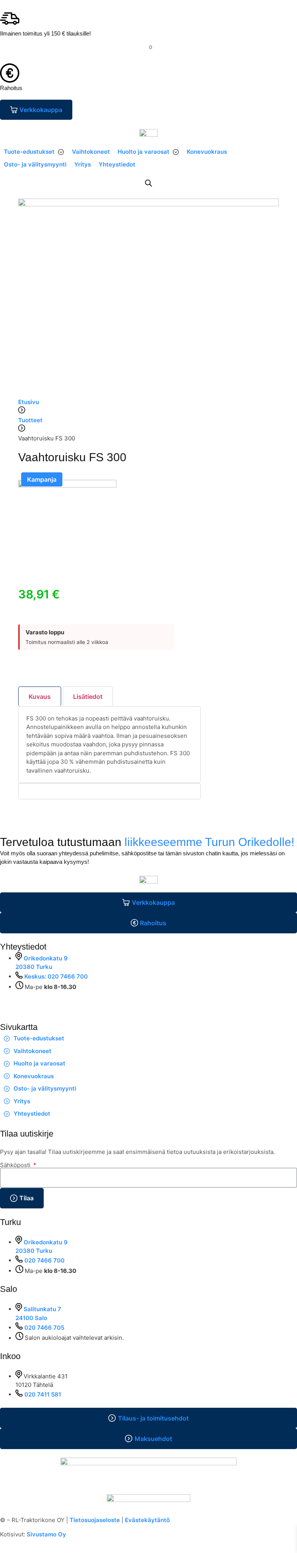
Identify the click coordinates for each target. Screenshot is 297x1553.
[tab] (39, 696)
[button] (34, 152)
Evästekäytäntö (147, 1520)
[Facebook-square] (9, 1001)
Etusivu (28, 402)
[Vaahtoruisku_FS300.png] (67, 485)
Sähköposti (16, 1165)
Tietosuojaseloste (95, 1520)
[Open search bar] (148, 183)
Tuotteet (30, 420)
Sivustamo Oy (46, 1534)
